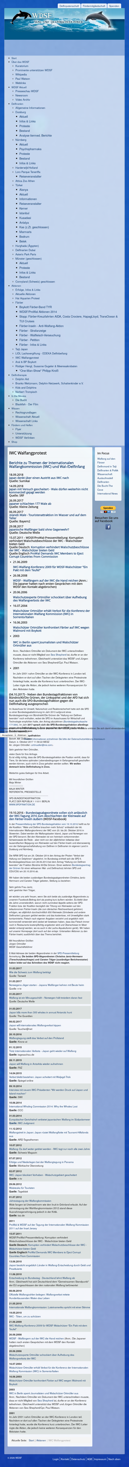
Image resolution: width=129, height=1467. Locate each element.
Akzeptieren (7, 735)
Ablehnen (22, 735)
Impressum (99, 739)
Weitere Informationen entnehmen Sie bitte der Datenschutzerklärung (58, 739)
